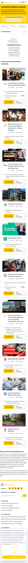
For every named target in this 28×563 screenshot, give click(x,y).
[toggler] (26, 2)
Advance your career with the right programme (13, 517)
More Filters (22, 26)
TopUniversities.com (5, 454)
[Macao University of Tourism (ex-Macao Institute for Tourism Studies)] (5, 125)
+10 (11, 367)
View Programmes (19, 102)
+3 (15, 246)
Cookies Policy (14, 544)
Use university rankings (7, 505)
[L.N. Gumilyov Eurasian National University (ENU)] (5, 84)
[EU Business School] (5, 239)
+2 (18, 403)
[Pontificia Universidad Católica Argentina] (5, 275)
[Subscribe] (24, 495)
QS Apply (17, 464)
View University (8, 102)
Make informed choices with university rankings (13, 519)
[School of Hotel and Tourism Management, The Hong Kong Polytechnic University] (5, 316)
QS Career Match (4, 470)
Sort (24, 31)
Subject (13, 26)
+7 (16, 93)
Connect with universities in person (10, 508)
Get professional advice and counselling (11, 523)
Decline (14, 552)
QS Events (9, 464)
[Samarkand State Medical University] (5, 393)
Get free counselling (6, 510)
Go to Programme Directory (13, 20)
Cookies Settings (14, 547)
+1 (8, 138)
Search (4, 26)
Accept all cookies (14, 557)
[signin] (22, 2)
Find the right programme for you (10, 503)
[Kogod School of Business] (5, 429)
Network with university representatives (11, 521)
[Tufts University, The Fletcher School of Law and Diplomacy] (5, 165)
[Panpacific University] (5, 204)
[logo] (7, 2)
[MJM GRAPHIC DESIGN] (5, 359)
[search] (19, 2)
